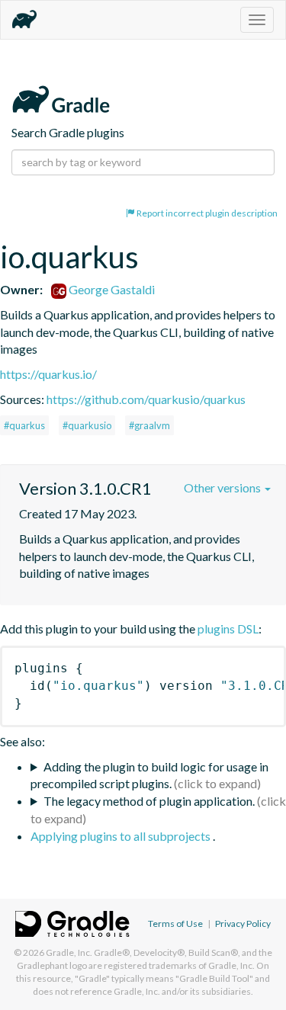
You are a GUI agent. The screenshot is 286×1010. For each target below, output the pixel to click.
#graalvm (149, 425)
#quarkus (24, 425)
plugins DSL (228, 628)
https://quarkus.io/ (48, 374)
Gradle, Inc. (69, 952)
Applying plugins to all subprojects (122, 836)
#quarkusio (87, 425)
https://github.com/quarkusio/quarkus (146, 399)
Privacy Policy (243, 923)
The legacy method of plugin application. (149, 801)
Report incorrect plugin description (206, 213)
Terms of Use (175, 923)
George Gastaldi (110, 289)
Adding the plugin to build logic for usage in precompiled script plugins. (149, 775)
